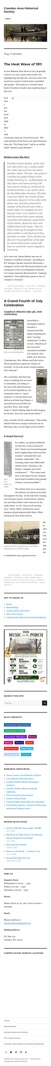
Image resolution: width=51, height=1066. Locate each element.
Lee (35, 580)
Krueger (7, 291)
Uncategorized (12, 754)
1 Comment (37, 291)
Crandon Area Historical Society (16, 1059)
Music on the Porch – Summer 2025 (23, 851)
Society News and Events (18, 611)
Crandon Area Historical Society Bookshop (26, 617)
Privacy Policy (35, 1059)
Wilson (34, 582)
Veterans (27, 291)
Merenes (41, 580)
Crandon (31, 288)
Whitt (29, 582)
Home (9, 604)
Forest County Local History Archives (23, 775)
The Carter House (14, 614)
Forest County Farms (16, 798)
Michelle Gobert (14, 575)
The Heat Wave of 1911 (23, 64)
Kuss (31, 580)
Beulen (17, 288)
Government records (14, 731)
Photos (32, 737)
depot (39, 577)
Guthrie (7, 580)
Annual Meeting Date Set (18, 858)
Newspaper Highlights (15, 737)
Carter (26, 577)
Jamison (14, 580)
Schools (19, 742)
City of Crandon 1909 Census (19, 795)
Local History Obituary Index (19, 778)
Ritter (12, 582)
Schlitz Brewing (17, 291)
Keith (27, 580)
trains (17, 582)
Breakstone (18, 577)
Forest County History (16, 286)
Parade (6, 582)
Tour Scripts (26, 748)
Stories (29, 742)
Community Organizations (17, 725)
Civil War (24, 288)
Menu (7, 19)
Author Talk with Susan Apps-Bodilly (23, 828)
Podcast (8, 742)
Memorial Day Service (16, 844)
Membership (12, 607)
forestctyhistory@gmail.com (17, 923)
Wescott (23, 582)
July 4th (39, 288)
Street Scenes (11, 748)
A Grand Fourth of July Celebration (23, 303)
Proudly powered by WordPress (15, 1061)
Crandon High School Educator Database (25, 802)
